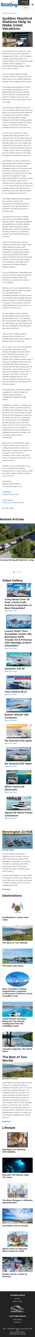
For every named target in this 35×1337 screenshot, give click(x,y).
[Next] (31, 547)
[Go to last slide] (3, 547)
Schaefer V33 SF (15, 668)
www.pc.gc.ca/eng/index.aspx (13, 502)
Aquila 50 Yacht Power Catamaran (19, 814)
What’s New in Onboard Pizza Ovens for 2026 (14, 1250)
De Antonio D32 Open (18, 763)
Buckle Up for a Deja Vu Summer (14, 1275)
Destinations (6, 13)
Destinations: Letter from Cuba (15, 918)
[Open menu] (32, 4)
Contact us (17, 1322)
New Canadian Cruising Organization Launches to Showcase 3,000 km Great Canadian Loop (17, 992)
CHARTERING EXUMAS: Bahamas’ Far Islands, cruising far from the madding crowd (14, 1022)
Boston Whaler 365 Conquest (16, 716)
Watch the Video (11, 611)
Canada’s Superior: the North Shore (17, 1050)
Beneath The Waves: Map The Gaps (15, 1176)
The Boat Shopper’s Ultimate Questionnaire (17, 1201)
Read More (6, 889)
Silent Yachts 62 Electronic (14, 788)
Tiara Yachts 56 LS (16, 691)
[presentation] (17, 540)
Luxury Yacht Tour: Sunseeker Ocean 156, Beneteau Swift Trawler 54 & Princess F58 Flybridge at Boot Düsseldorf (18, 638)
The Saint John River (12, 966)
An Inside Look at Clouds (15, 1226)
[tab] (13, 572)
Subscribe (25, 3)
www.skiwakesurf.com (10, 494)
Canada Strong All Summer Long (17, 560)
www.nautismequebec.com (12, 486)
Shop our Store (17, 1301)
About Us (17, 1298)
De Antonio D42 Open (18, 740)
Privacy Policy (17, 1319)
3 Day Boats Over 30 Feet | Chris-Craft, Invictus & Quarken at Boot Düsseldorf (18, 603)
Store (26, 7)
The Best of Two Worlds (14, 943)
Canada (13, 13)
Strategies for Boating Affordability (13, 1150)
